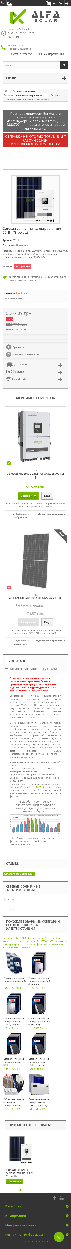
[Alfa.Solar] (35, 16)
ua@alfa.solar (23, 29)
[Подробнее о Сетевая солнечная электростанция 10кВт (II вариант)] (15, 1004)
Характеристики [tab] (23, 669)
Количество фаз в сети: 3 (37, 944)
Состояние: (9, 245)
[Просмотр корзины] (51, 3)
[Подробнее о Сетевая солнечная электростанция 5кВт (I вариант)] (40, 1004)
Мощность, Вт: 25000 (14, 938)
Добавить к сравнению (51, 514)
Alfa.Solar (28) (10, 899)
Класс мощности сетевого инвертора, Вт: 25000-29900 (32, 939)
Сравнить (18, 347)
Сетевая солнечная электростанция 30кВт (13, 1061)
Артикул (7, 240)
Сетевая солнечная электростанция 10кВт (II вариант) (13, 1021)
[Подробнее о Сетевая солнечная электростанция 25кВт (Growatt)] (21, 1150)
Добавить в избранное (25, 354)
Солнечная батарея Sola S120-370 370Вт (35, 598)
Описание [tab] (19, 661)
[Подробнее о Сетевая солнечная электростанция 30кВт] (15, 1044)
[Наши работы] (10, 3)
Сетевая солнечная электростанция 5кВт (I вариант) (39, 1021)
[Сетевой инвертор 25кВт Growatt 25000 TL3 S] (35, 436)
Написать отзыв (13, 298)
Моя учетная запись (21, 1225)
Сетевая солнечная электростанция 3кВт (14, 979)
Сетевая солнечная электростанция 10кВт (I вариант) (38, 1061)
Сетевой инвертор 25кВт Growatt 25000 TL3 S (35, 475)
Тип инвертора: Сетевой (41, 938)
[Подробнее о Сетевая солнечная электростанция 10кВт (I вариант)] (40, 1044)
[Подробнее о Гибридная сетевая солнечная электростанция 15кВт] (15, 1085)
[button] (21, 47)
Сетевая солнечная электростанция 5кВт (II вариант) (39, 981)
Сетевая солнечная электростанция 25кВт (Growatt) (19, 1172)
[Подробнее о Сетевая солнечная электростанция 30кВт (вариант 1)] (40, 1085)
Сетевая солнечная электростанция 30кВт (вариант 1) (38, 1102)
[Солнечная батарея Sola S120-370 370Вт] (35, 560)
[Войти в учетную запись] (67, 3)
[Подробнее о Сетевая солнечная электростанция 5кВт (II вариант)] (40, 963)
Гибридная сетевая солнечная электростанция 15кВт (13, 1104)
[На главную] (6, 91)
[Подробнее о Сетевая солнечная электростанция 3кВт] (15, 963)
